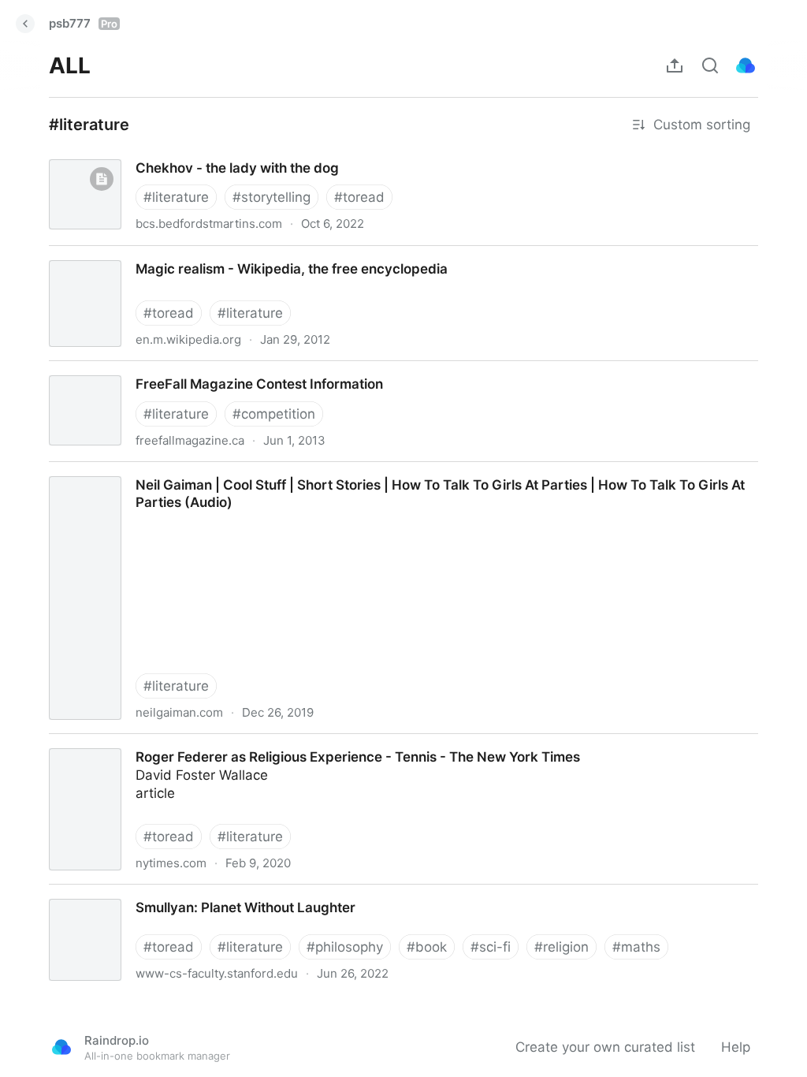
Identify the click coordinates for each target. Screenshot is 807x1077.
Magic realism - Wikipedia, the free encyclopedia (189, 255)
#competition (273, 414)
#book (427, 947)
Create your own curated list (605, 1047)
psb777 (83, 23)
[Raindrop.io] (745, 65)
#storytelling (271, 197)
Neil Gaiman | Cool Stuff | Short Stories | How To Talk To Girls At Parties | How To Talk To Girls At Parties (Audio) (394, 471)
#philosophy (345, 947)
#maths (636, 947)
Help (735, 1047)
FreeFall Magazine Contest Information (157, 370)
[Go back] (25, 23)
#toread (359, 197)
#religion (561, 947)
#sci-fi (490, 947)
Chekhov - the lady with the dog (137, 154)
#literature (176, 197)
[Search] (710, 65)
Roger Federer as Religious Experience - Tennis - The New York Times (257, 743)
